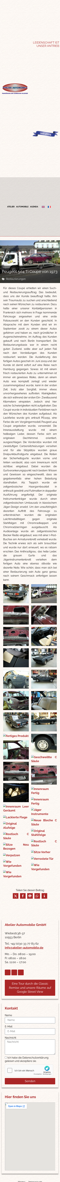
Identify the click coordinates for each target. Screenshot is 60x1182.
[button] (15, 896)
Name (8, 1015)
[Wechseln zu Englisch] (43, 207)
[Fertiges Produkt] (16, 736)
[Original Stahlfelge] (44, 833)
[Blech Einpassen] (44, 615)
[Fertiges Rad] (44, 743)
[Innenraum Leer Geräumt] (16, 809)
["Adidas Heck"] (16, 593)
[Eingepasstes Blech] (16, 636)
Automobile (22, 207)
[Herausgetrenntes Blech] (44, 775)
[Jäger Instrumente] (44, 812)
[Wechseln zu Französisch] (49, 207)
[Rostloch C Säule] (16, 836)
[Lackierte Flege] (16, 817)
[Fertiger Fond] (44, 700)
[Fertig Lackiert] (44, 657)
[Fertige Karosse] (16, 700)
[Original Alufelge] (16, 826)
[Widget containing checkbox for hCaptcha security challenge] (29, 1070)
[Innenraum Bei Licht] (16, 792)
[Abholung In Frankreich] (44, 593)
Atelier (11, 207)
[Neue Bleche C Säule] (44, 822)
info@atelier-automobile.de (24, 947)
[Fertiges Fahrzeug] (16, 721)
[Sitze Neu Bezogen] (16, 847)
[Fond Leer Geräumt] (16, 749)
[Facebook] (8, 972)
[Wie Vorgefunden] (16, 864)
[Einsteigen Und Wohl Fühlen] (44, 636)
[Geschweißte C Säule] (44, 759)
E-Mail (8, 1026)
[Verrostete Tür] (44, 858)
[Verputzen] (16, 855)
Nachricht (10, 1037)
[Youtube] (21, 972)
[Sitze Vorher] (44, 852)
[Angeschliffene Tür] (16, 615)
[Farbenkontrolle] (16, 657)
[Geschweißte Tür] (16, 771)
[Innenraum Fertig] (44, 791)
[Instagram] (14, 972)
